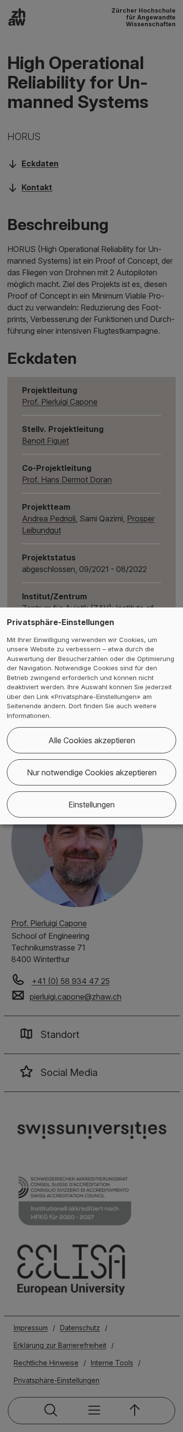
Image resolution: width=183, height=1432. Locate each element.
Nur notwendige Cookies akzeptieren (92, 772)
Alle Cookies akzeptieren (91, 740)
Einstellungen (91, 804)
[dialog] (91, 716)
